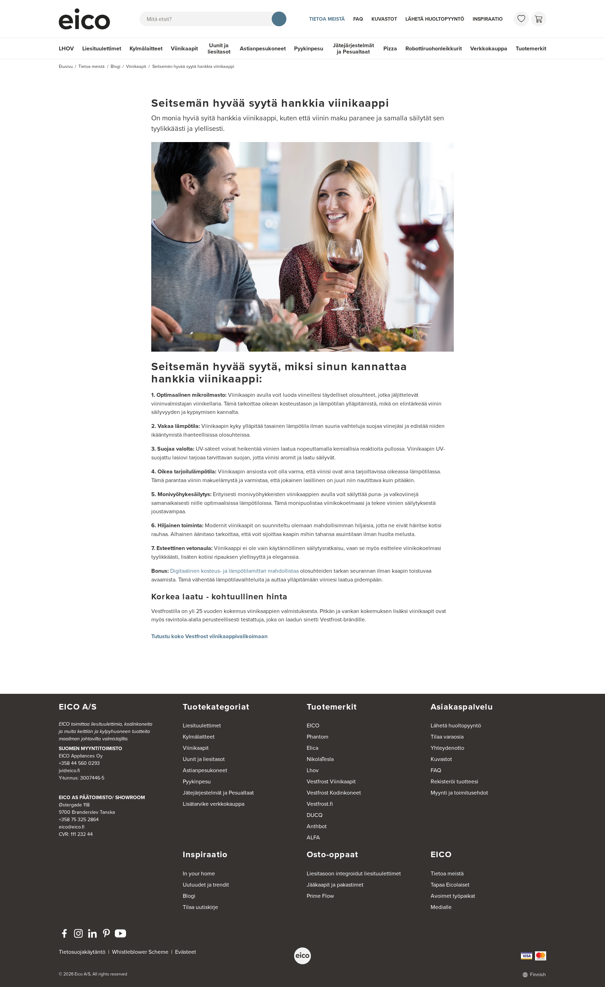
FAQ (358, 18)
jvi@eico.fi (69, 770)
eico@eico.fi (71, 826)
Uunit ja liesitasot (219, 48)
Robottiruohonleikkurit (433, 48)
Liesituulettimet (101, 48)
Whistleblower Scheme (140, 952)
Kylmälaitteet (146, 48)
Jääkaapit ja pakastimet (335, 884)
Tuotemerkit (531, 48)
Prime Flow (320, 896)
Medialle (441, 907)
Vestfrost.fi (320, 804)
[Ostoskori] (538, 19)
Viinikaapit (184, 48)
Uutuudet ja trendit (206, 884)
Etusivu (66, 66)
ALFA (313, 837)
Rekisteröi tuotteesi (454, 781)
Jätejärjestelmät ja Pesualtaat (353, 48)
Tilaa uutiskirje (200, 907)
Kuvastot (384, 18)
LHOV (66, 48)
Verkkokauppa (488, 48)
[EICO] (302, 955)
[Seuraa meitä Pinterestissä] (106, 933)
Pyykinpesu (308, 48)
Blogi (189, 896)
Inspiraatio (488, 18)
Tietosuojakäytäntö (82, 952)
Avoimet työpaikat (453, 896)
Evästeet (185, 952)
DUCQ (314, 815)
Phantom (317, 736)
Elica (312, 748)
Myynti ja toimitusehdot (459, 792)
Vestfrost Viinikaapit (331, 781)
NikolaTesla (320, 759)
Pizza (390, 48)
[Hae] (279, 19)
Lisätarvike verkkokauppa (213, 804)
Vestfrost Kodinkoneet (334, 792)
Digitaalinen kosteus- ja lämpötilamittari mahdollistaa (234, 570)
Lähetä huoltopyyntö (434, 18)
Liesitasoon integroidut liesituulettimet (354, 873)
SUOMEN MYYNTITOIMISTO (90, 748)
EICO (313, 725)
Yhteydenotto (447, 748)
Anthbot (317, 826)
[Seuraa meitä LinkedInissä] (92, 933)
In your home (199, 873)
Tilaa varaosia (447, 736)
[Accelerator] (87, 18)
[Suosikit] (521, 19)
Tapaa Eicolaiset (450, 884)
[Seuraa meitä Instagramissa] (78, 933)
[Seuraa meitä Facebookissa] (64, 933)
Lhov (313, 770)
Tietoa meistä (327, 18)
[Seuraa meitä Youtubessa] (120, 933)
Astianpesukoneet (263, 48)
